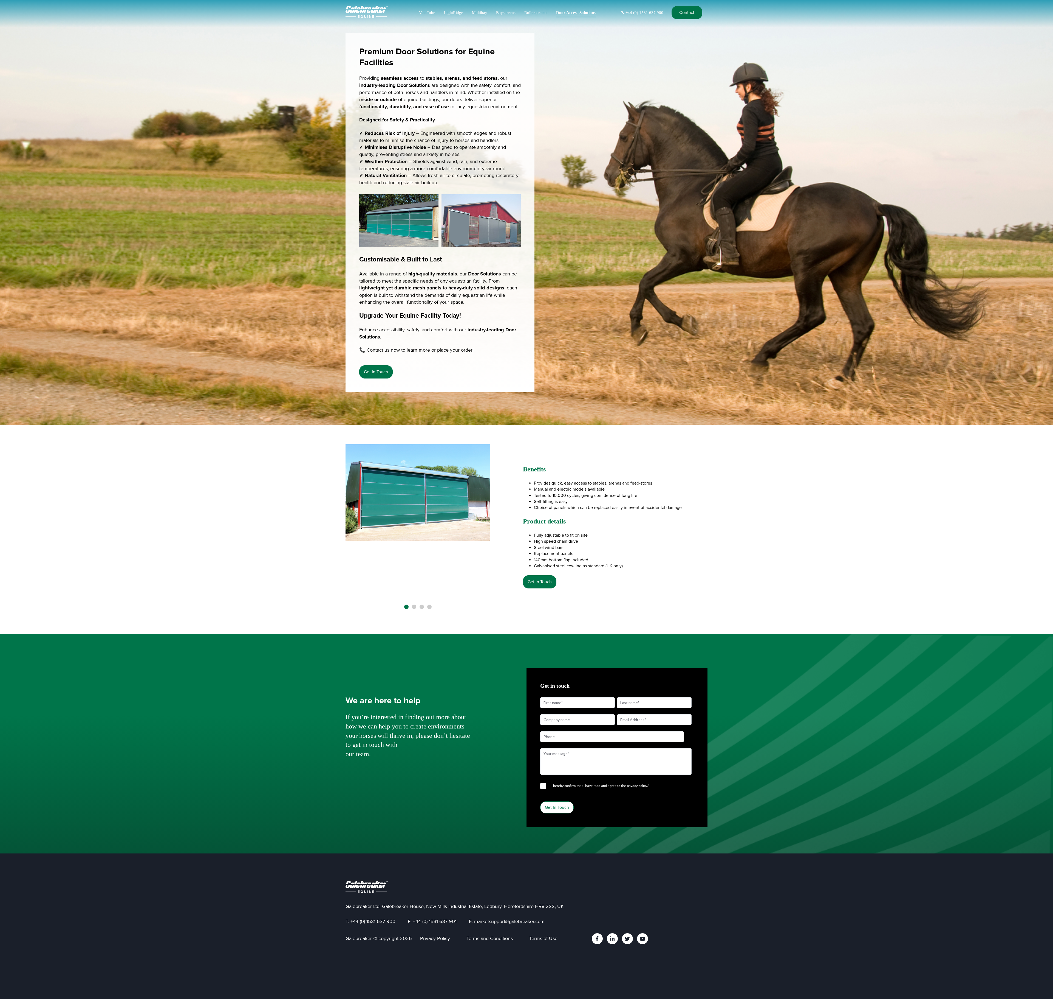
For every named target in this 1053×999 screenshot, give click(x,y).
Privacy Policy (435, 938)
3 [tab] (422, 607)
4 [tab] (429, 607)
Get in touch (376, 372)
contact (686, 12)
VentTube (427, 12)
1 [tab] (406, 607)
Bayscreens (506, 12)
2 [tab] (414, 607)
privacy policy (637, 786)
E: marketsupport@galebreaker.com (507, 921)
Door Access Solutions (576, 12)
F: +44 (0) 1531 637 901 (432, 921)
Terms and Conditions (489, 938)
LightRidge (453, 12)
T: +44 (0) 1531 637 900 (370, 921)
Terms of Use (543, 938)
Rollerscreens (535, 12)
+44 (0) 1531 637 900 (643, 12)
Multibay (479, 12)
